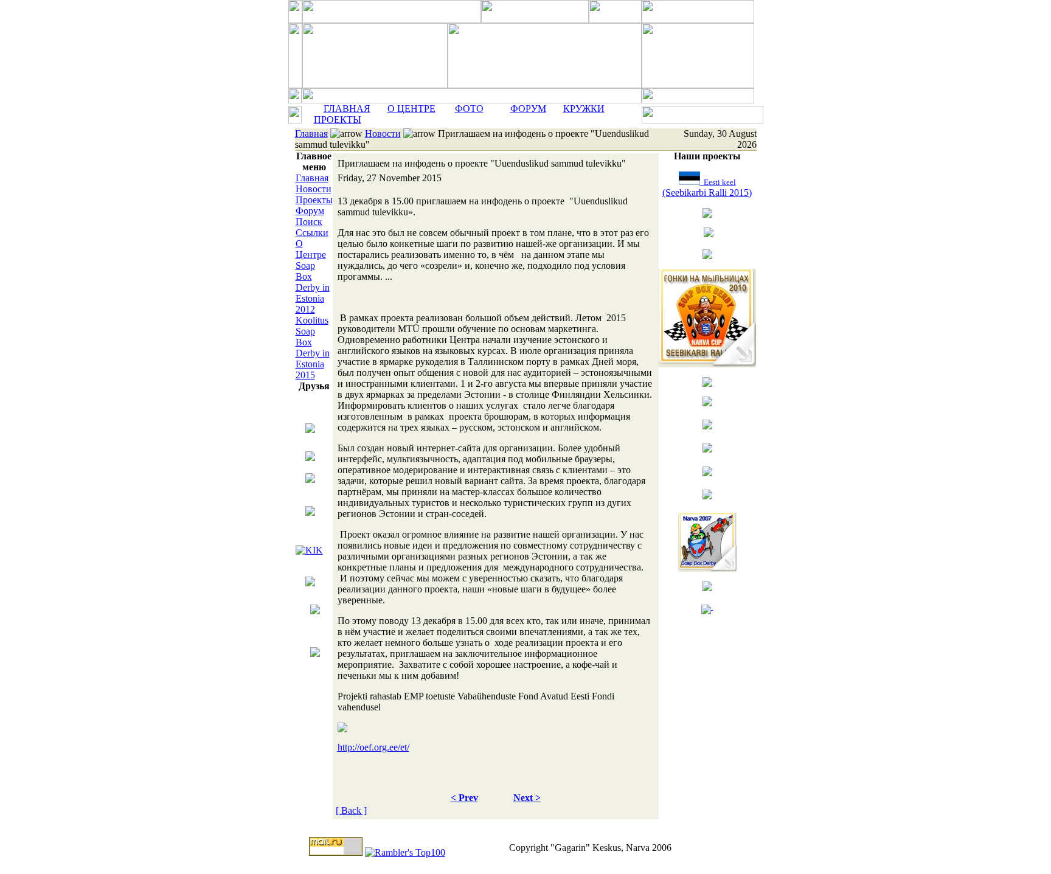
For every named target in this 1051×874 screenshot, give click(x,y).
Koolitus (312, 320)
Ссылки (312, 232)
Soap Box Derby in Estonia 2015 (313, 353)
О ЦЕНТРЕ (411, 108)
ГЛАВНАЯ (347, 108)
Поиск (309, 222)
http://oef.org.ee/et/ (373, 747)
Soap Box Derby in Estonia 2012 (313, 287)
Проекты (314, 200)
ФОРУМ (528, 108)
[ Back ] (351, 810)
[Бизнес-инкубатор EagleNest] (310, 580)
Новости (383, 133)
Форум (310, 211)
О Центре (311, 249)
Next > (527, 797)
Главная (311, 133)
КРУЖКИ (584, 108)
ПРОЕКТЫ (337, 119)
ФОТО (469, 108)
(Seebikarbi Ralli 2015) (707, 188)
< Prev (464, 797)
